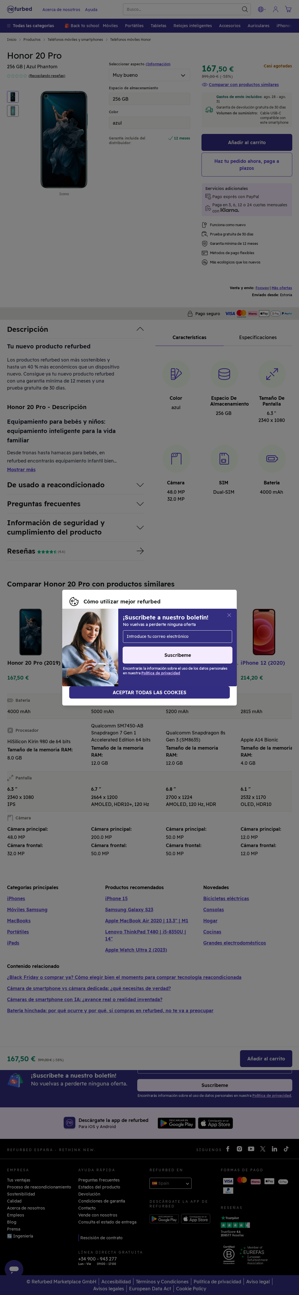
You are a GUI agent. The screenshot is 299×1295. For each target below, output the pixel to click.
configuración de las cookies (98, 644)
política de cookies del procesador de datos (172, 650)
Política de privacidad (91, 650)
